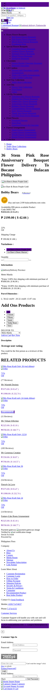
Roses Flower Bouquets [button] (16, 35)
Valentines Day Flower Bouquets (26, 96)
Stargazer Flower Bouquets (23, 54)
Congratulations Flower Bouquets (26, 108)
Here (2, 666)
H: (30, 299)
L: (6, 299)
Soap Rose (16, 123)
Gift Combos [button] (11, 68)
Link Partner (11, 565)
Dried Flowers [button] (12, 118)
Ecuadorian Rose (19, 44)
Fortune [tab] (10, 315)
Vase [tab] (9, 326)
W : (18, 299)
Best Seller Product (14, 6)
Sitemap (9, 560)
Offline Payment (13, 581)
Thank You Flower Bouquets (24, 113)
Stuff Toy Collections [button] (15, 80)
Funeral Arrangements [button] (15, 127)
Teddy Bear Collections (22, 82)
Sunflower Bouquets (20, 58)
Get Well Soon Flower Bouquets (25, 116)
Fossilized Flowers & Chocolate (25, 125)
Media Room (11, 557)
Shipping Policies (13, 583)
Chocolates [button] (11, 61)
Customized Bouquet (10, 25)
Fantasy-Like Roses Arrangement (15, 516)
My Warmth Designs (10, 385)
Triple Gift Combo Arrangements (26, 75)
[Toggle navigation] (2, 30)
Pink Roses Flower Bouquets (24, 39)
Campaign (10, 590)
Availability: (14, 207)
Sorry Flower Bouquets (21, 111)
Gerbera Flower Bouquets (23, 51)
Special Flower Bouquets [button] (17, 46)
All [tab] (8, 312)
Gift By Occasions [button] (14, 94)
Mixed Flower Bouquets (22, 56)
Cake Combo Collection (22, 77)
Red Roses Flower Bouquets (24, 37)
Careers (9, 555)
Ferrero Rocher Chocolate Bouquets (27, 63)
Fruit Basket (17, 89)
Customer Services (9, 613)
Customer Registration (15, 574)
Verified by (5, 532)
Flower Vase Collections (22, 87)
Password (5, 647)
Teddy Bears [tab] (12, 323)
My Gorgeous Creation (11, 453)
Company (5, 546)
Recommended (12, 3)
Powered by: (6, 537)
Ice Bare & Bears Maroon (17, 252)
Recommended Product (16, 593)
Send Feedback (17, 600)
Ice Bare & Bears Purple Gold (18, 250)
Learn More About (9, 569)
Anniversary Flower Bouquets (24, 104)
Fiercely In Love (8, 484)
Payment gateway (8, 530)
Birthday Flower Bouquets (23, 106)
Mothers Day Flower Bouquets (25, 99)
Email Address (7, 642)
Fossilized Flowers (19, 120)
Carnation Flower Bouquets (23, 49)
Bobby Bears (11, 149)
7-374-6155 (12, 609)
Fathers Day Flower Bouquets (24, 101)
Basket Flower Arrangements (24, 137)
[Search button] (4, 20)
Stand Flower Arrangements (23, 130)
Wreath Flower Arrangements (24, 135)
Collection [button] (10, 139)
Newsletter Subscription (16, 562)
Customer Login (13, 576)
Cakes (14, 92)
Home (9, 144)
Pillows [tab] (10, 317)
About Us (10, 550)
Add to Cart (6, 335)
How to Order (12, 578)
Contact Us (6, 600)
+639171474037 (15, 604)
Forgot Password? (8, 668)
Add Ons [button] (10, 85)
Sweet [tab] (9, 320)
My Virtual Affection (10, 421)
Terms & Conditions (14, 588)
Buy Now (16, 335)
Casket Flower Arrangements (24, 132)
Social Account (7, 534)
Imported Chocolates (20, 65)
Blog (8, 553)
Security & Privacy (14, 586)
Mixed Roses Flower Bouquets (25, 42)
